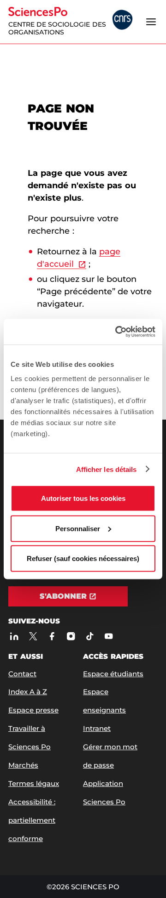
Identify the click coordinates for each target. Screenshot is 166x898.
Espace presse (33, 710)
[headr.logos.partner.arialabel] (122, 21)
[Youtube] (108, 636)
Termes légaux (33, 783)
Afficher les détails (106, 469)
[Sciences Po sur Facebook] (52, 636)
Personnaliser (77, 528)
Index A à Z (27, 691)
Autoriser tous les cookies (83, 498)
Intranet (97, 728)
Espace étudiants (113, 673)
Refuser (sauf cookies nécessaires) (83, 558)
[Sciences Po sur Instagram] (71, 636)
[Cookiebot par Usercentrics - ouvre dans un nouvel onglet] (117, 332)
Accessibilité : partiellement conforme (31, 820)
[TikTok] (89, 636)
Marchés (23, 765)
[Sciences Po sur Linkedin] (14, 636)
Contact (22, 673)
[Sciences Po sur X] (33, 636)
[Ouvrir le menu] (151, 21)
